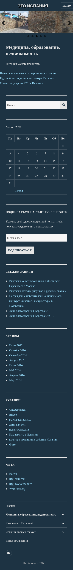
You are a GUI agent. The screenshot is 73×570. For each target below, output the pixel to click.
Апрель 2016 (17, 375)
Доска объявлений (17, 540)
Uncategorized (17, 409)
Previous (5, 22)
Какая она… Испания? (19, 523)
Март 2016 (15, 380)
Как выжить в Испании (23, 434)
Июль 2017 (16, 345)
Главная (10, 505)
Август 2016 (16, 360)
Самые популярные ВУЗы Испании (21, 83)
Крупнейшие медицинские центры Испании (27, 78)
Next (67, 22)
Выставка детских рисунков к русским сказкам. (38, 291)
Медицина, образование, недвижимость (31, 514)
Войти (13, 474)
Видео (13, 414)
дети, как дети (17, 424)
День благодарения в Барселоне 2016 (31, 316)
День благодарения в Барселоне (28, 311)
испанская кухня (19, 429)
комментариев (20, 484)
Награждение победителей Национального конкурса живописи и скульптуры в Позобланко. (35, 301)
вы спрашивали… (20, 419)
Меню (67, 5)
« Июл (19, 191)
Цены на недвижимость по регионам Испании (28, 73)
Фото (12, 444)
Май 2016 (15, 370)
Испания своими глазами (21, 532)
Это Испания (33, 6)
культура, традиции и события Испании (33, 439)
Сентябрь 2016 (18, 355)
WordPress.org (17, 489)
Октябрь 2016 (17, 350)
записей (17, 479)
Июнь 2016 (16, 365)
